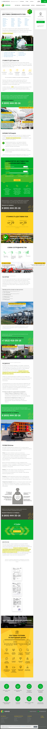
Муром (19, 20)
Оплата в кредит (38, 1)
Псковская (13, 395)
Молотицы (19, 19)
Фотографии (29, 718)
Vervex (7, 5)
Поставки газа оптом (8, 56)
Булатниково (5, 23)
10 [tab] (16, 534)
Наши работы (16, 720)
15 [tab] (21, 534)
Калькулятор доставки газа (10, 55)
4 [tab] (10, 534)
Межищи (12, 25)
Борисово (4, 20)
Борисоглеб (4, 21)
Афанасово (4, 18)
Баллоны (32, 5)
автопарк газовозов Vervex (27, 273)
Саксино (26, 18)
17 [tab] (23, 534)
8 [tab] (14, 534)
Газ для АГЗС (21, 52)
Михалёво (12, 26)
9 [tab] (15, 534)
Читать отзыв (17, 531)
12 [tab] (18, 534)
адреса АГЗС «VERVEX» (27, 359)
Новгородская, (8, 395)
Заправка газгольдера (26, 5)
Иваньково (12, 18)
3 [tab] (9, 534)
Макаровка (13, 24)
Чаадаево (26, 24)
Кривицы (12, 21)
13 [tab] (19, 534)
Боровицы (4, 22)
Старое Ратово (27, 19)
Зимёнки (4, 26)
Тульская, (14, 400)
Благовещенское (5, 19)
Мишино (19, 18)
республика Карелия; (25, 395)
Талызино (26, 22)
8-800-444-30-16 (12, 89)
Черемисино (26, 25)
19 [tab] (25, 534)
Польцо (19, 24)
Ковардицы (13, 19)
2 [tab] (8, 534)
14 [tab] (20, 534)
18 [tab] (24, 534)
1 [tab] (7, 534)
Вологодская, (24, 394)
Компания (28, 717)
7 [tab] (13, 534)
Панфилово (19, 21)
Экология (15, 719)
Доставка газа (17, 5)
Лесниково (13, 23)
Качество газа (21, 55)
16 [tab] (22, 534)
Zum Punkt (44, 726)
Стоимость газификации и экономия (18, 718)
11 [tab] (17, 534)
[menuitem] (14, 1)
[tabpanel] (17, 529)
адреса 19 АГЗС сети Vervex (28, 129)
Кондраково (13, 20)
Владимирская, (8, 400)
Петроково (19, 23)
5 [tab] (11, 534)
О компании (22, 1)
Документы (29, 719)
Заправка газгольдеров (4, 718)
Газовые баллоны (22, 53)
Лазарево (12, 22)
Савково (19, 26)
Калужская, (17, 399)
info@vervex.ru (41, 26)
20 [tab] (26, 534)
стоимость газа (25, 155)
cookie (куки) (23, 726)
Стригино (26, 21)
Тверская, (22, 399)
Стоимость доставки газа (9, 52)
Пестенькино (20, 22)
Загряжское (4, 25)
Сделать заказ (44, 1)
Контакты (31, 1)
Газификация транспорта (40, 5)
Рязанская (18, 400)
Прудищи (19, 25)
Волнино (4, 24)
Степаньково (27, 20)
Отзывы (27, 1)
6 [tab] (12, 534)
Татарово (26, 23)
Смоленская (24, 400)
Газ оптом (2, 719)
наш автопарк (23, 623)
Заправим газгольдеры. (8, 33)
